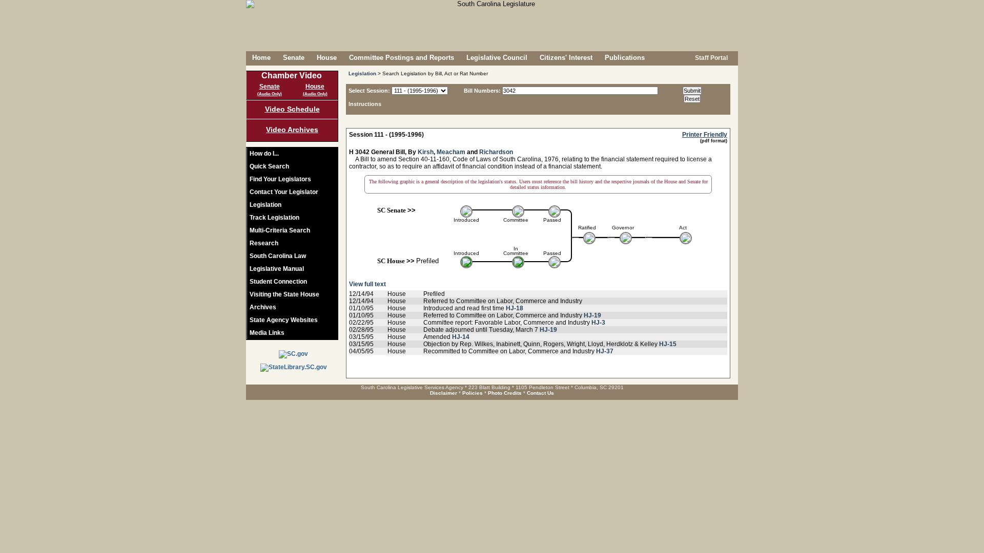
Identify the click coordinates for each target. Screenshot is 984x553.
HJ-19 (592, 315)
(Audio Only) (269, 94)
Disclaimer (443, 393)
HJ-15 (667, 344)
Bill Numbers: (482, 91)
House (327, 57)
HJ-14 (460, 337)
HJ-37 (604, 351)
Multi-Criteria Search (280, 230)
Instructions (364, 104)
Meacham (451, 152)
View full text (367, 284)
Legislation (265, 204)
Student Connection (278, 281)
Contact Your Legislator (284, 192)
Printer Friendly (704, 134)
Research (264, 243)
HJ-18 (514, 308)
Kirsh (426, 152)
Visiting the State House (284, 294)
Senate (293, 57)
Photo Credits (505, 393)
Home (261, 57)
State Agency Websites (284, 320)
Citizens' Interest (566, 57)
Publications (625, 57)
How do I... (264, 153)
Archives (263, 307)
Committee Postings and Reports (401, 57)
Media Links (267, 332)
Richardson (496, 152)
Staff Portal (710, 57)
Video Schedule (292, 109)
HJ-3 (598, 322)
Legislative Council (496, 57)
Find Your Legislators (280, 179)
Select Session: (369, 91)
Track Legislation (274, 217)
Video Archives (292, 129)
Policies (472, 393)
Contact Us (540, 393)
